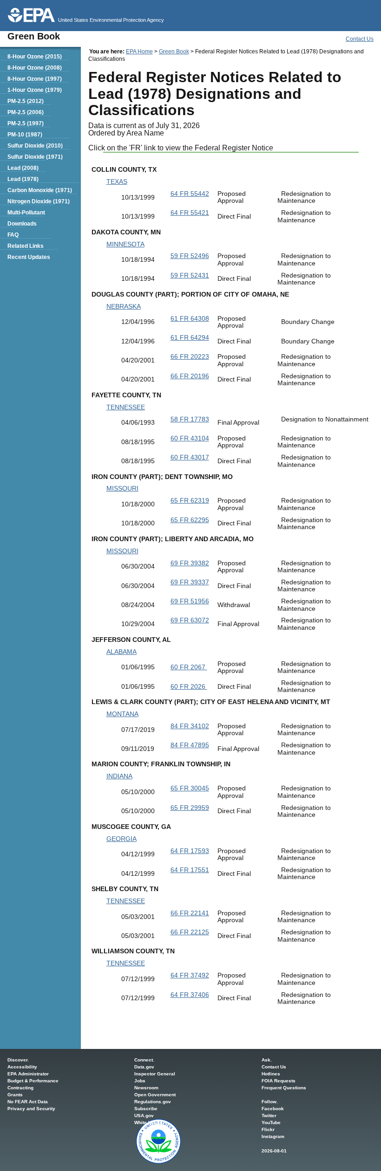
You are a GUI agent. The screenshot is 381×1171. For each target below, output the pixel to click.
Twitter (269, 1115)
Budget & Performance (33, 1080)
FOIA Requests (279, 1080)
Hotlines (271, 1073)
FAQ (13, 235)
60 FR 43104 (190, 438)
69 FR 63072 (190, 620)
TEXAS (116, 181)
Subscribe (146, 1108)
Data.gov (144, 1066)
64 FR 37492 (190, 975)
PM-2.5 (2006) (25, 112)
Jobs (139, 1080)
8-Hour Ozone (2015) (34, 56)
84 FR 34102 (190, 726)
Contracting (20, 1087)
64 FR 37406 (190, 994)
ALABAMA (121, 651)
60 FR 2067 (189, 667)
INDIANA (119, 776)
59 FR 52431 (190, 275)
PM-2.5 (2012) (25, 101)
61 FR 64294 (190, 337)
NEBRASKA (123, 306)
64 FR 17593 (190, 850)
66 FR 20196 (190, 376)
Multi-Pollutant (26, 212)
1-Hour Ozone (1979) (34, 90)
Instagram (273, 1136)
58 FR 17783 (190, 419)
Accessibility (22, 1066)
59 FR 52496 (190, 255)
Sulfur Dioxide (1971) (35, 157)
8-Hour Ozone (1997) (34, 79)
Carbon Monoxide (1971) (39, 190)
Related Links (25, 246)
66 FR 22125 (190, 932)
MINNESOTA (125, 244)
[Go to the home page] (31, 15)
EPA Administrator (28, 1073)
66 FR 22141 (190, 913)
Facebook (273, 1108)
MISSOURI (122, 488)
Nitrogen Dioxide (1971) (38, 201)
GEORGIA (121, 838)
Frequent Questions (284, 1087)
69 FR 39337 (190, 582)
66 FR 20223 (190, 356)
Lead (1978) (23, 179)
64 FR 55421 (190, 212)
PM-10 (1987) (24, 134)
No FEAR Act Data (27, 1101)
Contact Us (360, 39)
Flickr (268, 1129)
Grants (15, 1094)
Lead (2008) (23, 168)
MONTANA (122, 714)
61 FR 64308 (190, 318)
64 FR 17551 (190, 869)
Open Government (155, 1094)
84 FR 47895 (190, 745)
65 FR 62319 (190, 500)
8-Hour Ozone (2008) (34, 68)
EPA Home (139, 51)
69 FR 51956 (190, 601)
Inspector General (154, 1073)
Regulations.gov (152, 1101)
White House (148, 1122)
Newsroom (146, 1087)
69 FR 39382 (190, 563)
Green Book (174, 51)
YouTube (271, 1122)
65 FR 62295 (190, 520)
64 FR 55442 (190, 193)
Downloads (22, 223)
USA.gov (144, 1115)
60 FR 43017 (190, 457)
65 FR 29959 (190, 807)
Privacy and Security (31, 1108)
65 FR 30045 (190, 788)
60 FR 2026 (189, 686)
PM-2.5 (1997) (25, 123)
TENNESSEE (125, 407)
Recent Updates (28, 257)
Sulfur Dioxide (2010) (35, 145)
